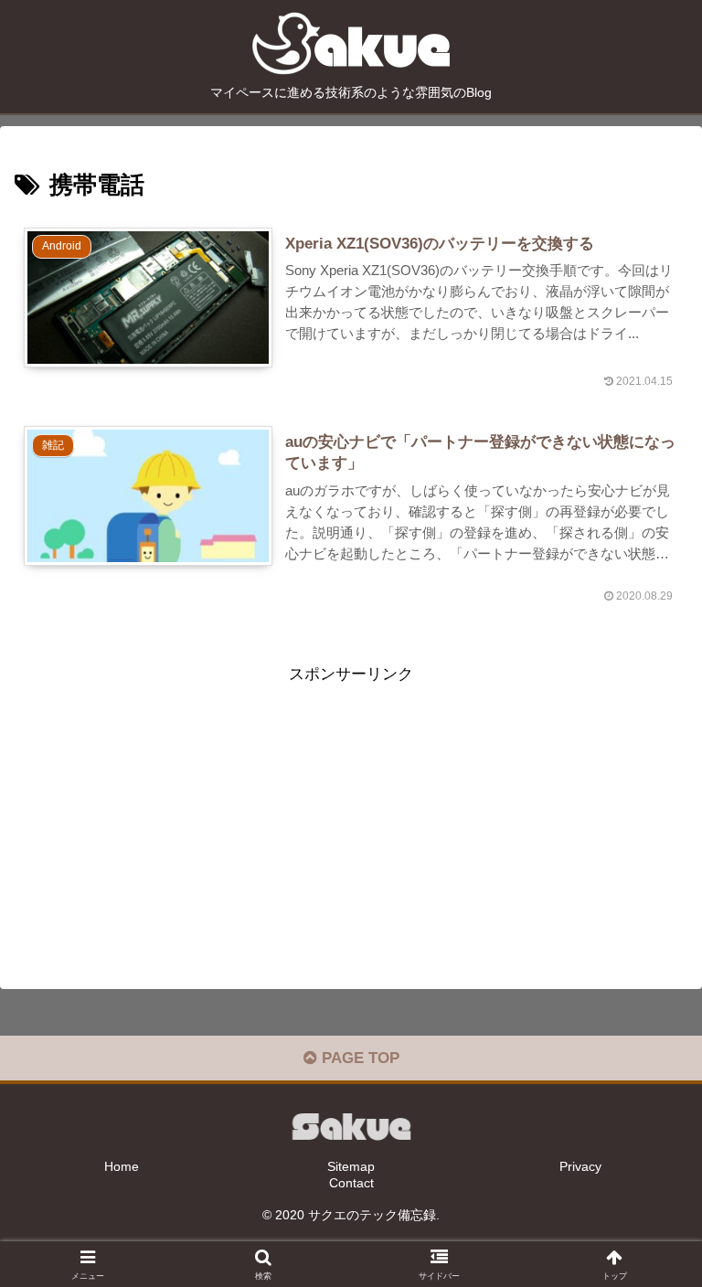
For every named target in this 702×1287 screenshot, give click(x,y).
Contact (351, 1182)
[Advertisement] (351, 816)
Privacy (580, 1166)
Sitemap (351, 1166)
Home (121, 1166)
